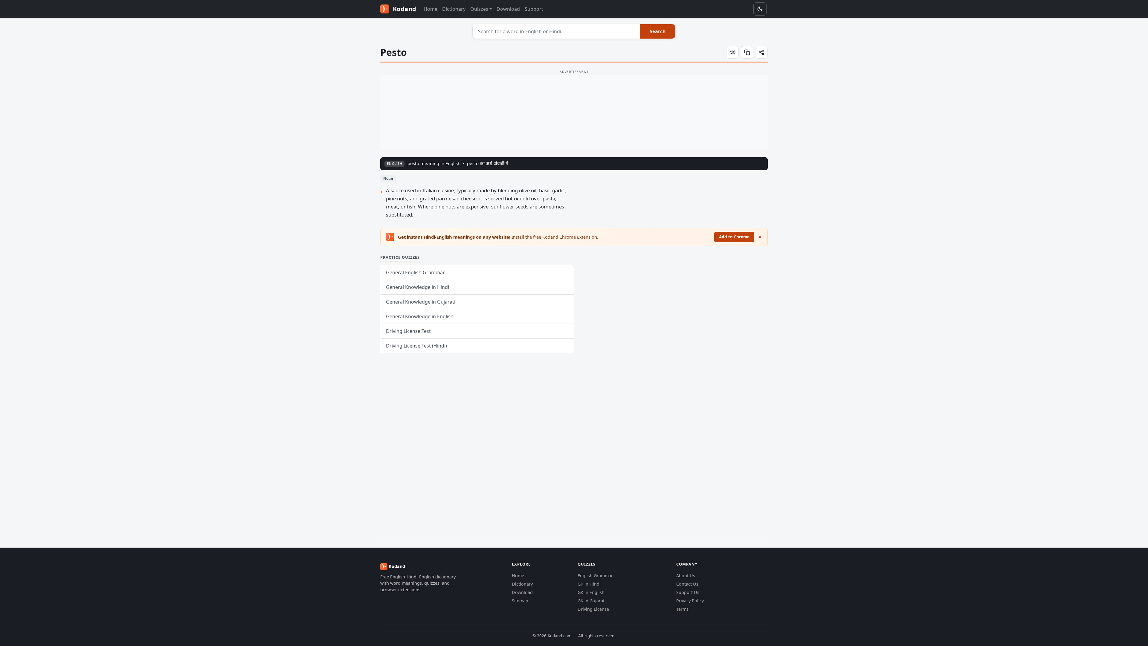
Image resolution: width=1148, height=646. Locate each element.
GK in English (591, 592)
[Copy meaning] (747, 52)
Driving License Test (408, 331)
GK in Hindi (589, 584)
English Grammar (595, 575)
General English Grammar (415, 272)
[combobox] (556, 31)
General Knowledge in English (420, 316)
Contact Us (687, 584)
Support (534, 9)
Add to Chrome (734, 237)
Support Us (687, 592)
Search (658, 31)
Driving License (593, 609)
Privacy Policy (690, 601)
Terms (682, 609)
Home (430, 9)
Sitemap (520, 601)
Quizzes (479, 9)
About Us (685, 575)
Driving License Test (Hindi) (416, 345)
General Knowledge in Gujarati (420, 301)
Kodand (403, 9)
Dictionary (453, 9)
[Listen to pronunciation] (732, 52)
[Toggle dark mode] (760, 9)
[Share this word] (761, 52)
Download (508, 9)
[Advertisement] (574, 112)
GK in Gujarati (592, 601)
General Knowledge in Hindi (417, 287)
